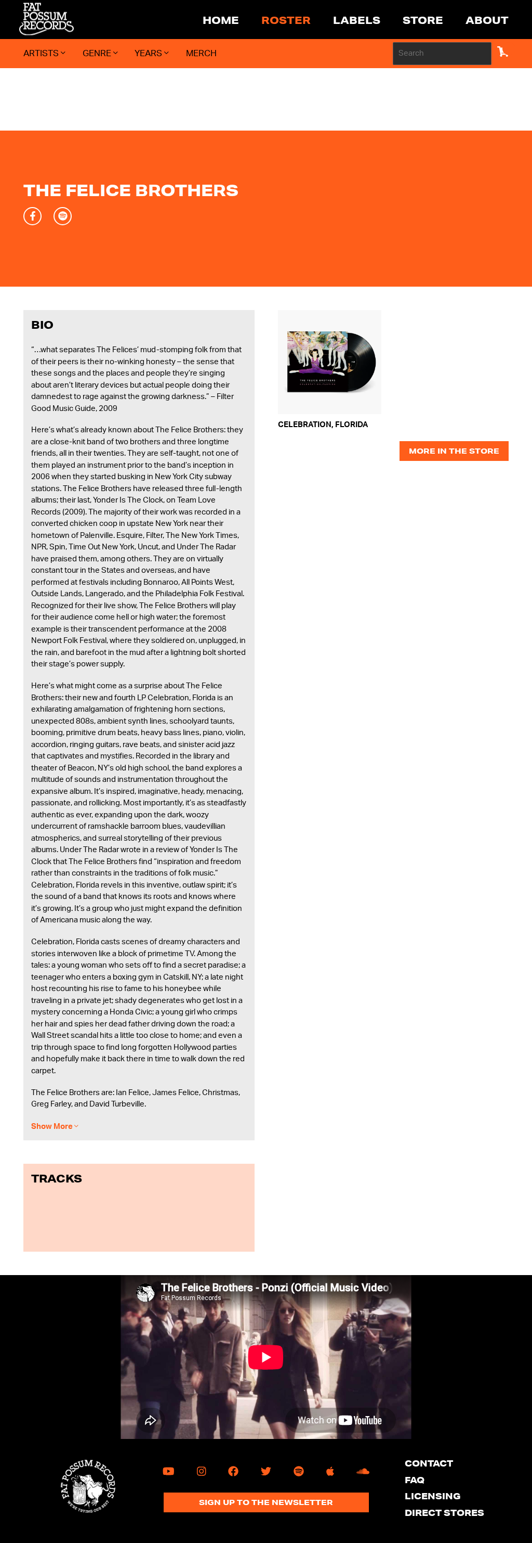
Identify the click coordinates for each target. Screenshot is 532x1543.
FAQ (414, 1479)
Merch (201, 53)
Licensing (433, 1495)
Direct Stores (444, 1512)
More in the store (454, 451)
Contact (429, 1463)
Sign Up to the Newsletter (266, 1502)
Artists (42, 53)
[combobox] (442, 53)
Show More (52, 1126)
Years (149, 53)
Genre (98, 53)
